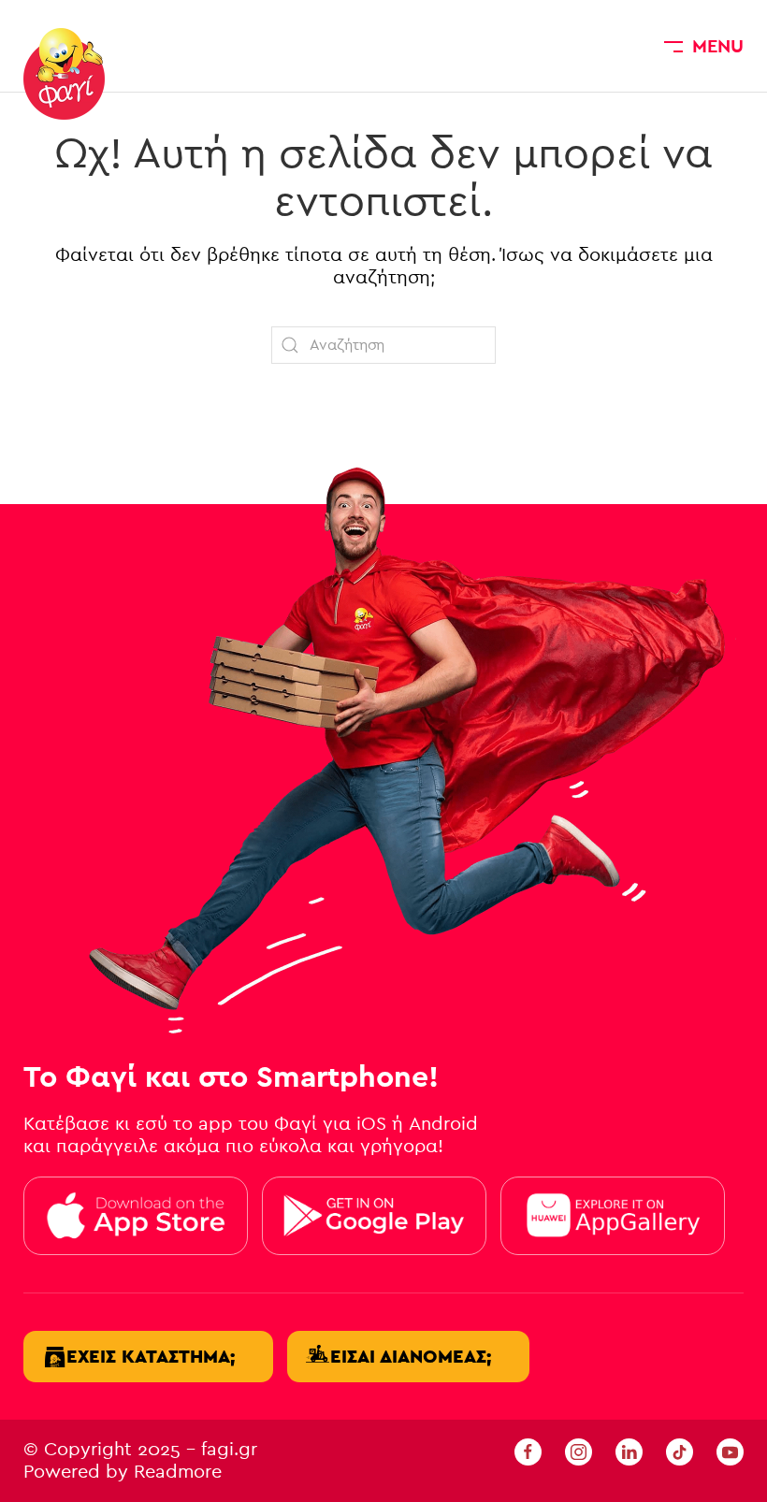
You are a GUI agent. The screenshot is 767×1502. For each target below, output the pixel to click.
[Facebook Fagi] (528, 1450)
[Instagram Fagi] (578, 1450)
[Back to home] (64, 74)
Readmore (178, 1471)
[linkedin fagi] (629, 1450)
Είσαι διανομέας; (410, 1356)
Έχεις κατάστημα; (150, 1356)
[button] (704, 46)
